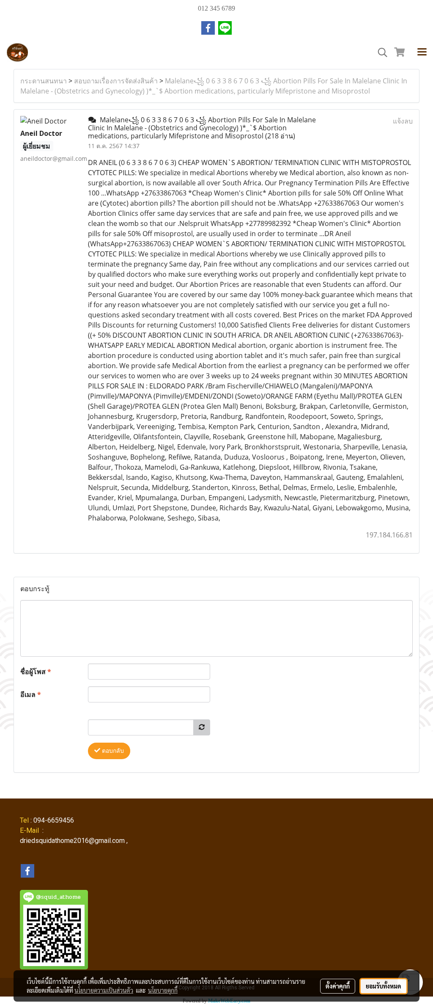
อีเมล (30, 694)
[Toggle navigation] (422, 52)
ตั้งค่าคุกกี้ (338, 986)
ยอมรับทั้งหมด (383, 986)
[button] (379, 52)
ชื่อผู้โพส (35, 671)
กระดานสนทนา (43, 80)
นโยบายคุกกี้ (163, 990)
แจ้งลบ (403, 121)
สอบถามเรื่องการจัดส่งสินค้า (116, 80)
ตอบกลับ (112, 751)
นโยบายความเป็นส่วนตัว (103, 990)
